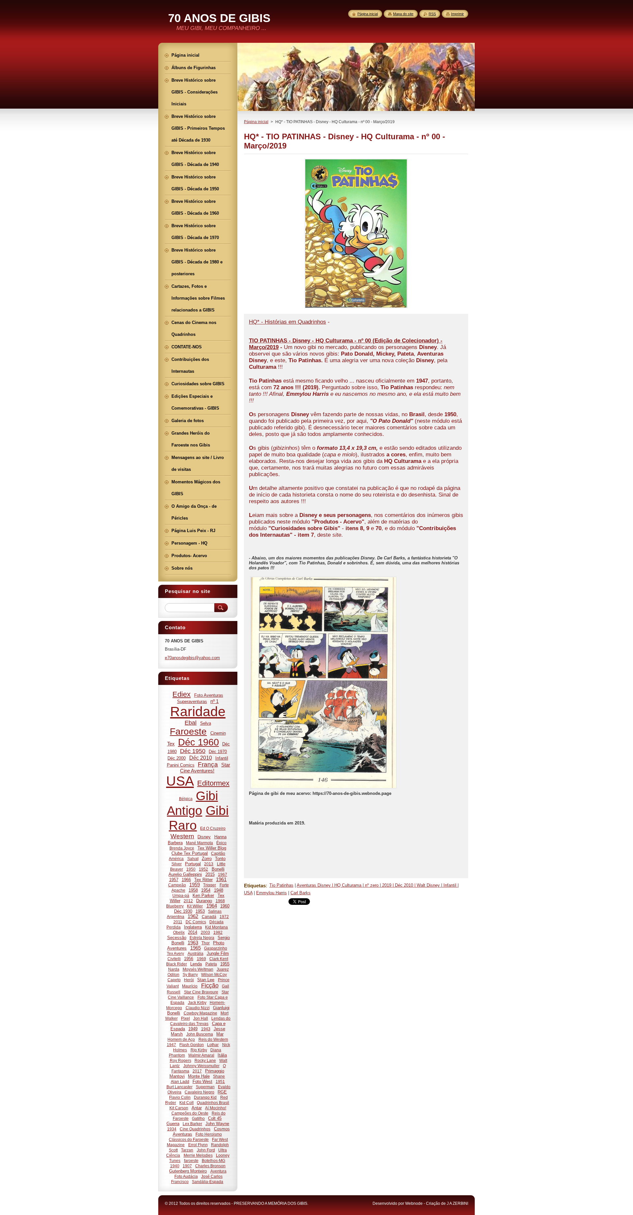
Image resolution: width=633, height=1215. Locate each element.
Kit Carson (178, 1108)
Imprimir (457, 14)
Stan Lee (205, 979)
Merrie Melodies (198, 1155)
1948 (218, 890)
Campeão (177, 885)
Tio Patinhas (281, 885)
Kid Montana (216, 927)
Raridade (198, 711)
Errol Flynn (198, 1145)
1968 (220, 901)
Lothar (213, 1044)
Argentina (175, 916)
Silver (176, 864)
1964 (211, 905)
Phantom (177, 1055)
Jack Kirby (197, 1002)
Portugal (193, 863)
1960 (224, 906)
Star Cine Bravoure (201, 992)
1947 (171, 1044)
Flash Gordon (191, 1044)
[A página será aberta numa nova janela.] (356, 308)
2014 (192, 932)
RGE (222, 1092)
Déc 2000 (176, 758)
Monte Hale (199, 1076)
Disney (204, 836)
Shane (219, 1076)
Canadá (209, 916)
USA (180, 781)
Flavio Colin (180, 1097)
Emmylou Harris (271, 892)
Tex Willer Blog (211, 848)
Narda (173, 969)
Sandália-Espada (207, 1181)
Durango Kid (205, 1097)
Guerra (172, 1123)
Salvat (192, 858)
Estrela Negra (202, 937)
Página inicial (256, 122)
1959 (194, 884)
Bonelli (218, 869)
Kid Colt (186, 1102)
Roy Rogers (180, 1060)
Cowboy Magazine (200, 1013)
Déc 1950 (192, 751)
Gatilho (198, 1118)
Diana (215, 1050)
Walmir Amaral (201, 1055)
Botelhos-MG (213, 1160)
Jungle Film (218, 953)
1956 (188, 958)
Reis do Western (213, 1039)
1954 (205, 890)
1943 (205, 1029)
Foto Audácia (186, 1176)
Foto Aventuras (208, 695)
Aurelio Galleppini (185, 874)
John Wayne (217, 1123)
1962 (193, 916)
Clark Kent (218, 959)
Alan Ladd (180, 1081)
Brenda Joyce (181, 848)
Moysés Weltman (198, 969)
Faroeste (188, 731)
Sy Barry (190, 974)
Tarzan (187, 1150)
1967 (222, 874)
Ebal (190, 722)
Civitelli (174, 959)
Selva (205, 723)
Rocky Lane (205, 1060)
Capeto (174, 980)
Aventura (218, 1171)
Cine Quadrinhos (195, 1129)
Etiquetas (255, 885)
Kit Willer (195, 906)
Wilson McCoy (214, 974)
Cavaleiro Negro (199, 1092)
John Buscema (199, 1034)
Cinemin (218, 733)
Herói (189, 980)
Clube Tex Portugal (189, 853)
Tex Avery (175, 953)
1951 (220, 1081)
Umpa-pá (180, 895)
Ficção (210, 985)
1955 (224, 963)
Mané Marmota (199, 843)
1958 (193, 890)
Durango (204, 900)
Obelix (179, 932)
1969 (201, 959)
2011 (177, 922)
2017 (197, 1071)
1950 (191, 869)
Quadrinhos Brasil (213, 1102)
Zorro (207, 858)
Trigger (209, 885)
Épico (221, 843)
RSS (432, 14)
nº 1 (214, 701)
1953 (200, 911)
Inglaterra (193, 927)
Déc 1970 (218, 751)
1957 (173, 879)
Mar (220, 1034)
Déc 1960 (198, 742)
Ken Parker (203, 895)
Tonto (220, 858)
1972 (224, 916)
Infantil (221, 758)
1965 (195, 948)
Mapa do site (403, 14)
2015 (210, 874)
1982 (218, 932)
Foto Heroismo (209, 1134)
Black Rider (176, 964)
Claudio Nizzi (198, 1008)
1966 (186, 879)
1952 (203, 869)
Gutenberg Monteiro (188, 1171)
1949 (192, 1028)
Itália (222, 1055)
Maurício (189, 986)
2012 (188, 901)
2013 (208, 864)
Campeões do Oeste (189, 1113)
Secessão (176, 937)
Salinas (215, 911)
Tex (171, 743)
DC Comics (196, 922)
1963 (193, 942)
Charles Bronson (210, 1166)
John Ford (206, 1150)
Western (182, 836)
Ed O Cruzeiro (213, 828)
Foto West (202, 1081)
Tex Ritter (203, 879)
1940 (174, 1166)
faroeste (191, 1160)
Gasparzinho (215, 948)
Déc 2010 (200, 758)
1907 (187, 1166)
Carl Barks (300, 892)
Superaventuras (192, 701)
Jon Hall (200, 1018)
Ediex (181, 694)
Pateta (211, 964)
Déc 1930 (183, 911)
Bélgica (186, 798)
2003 (205, 932)
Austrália (195, 953)
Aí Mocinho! (215, 1108)
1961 (221, 879)
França (208, 764)
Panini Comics (181, 765)
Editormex (213, 783)
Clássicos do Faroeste (189, 1139)
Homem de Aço (181, 1039)
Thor (205, 943)
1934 (171, 1129)
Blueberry (175, 906)
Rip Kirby (199, 1050)
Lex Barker (192, 1123)
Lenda (196, 963)
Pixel (185, 1018)
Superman (205, 1087)
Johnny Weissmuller (201, 1066)
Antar (197, 1107)
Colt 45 (215, 1118)
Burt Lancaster (179, 1087)
